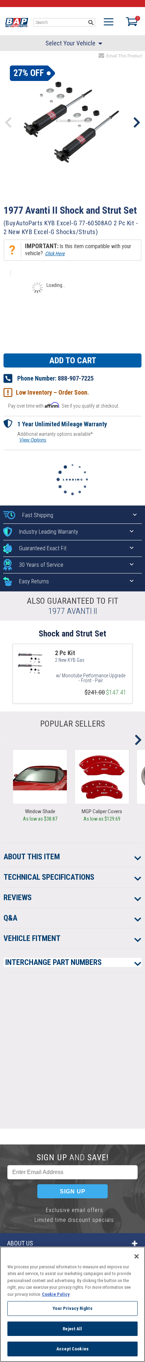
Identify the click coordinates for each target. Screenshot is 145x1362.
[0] (130, 21)
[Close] (136, 1256)
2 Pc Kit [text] (65, 653)
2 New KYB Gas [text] (69, 660)
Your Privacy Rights (72, 1308)
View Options (32, 440)
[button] (72, 250)
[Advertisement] (72, 1056)
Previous (8, 122)
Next (136, 122)
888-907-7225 (76, 378)
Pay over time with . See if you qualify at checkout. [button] (63, 405)
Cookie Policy (56, 1294)
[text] (90, 676)
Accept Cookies (72, 1348)
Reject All (72, 1328)
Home (16, 22)
